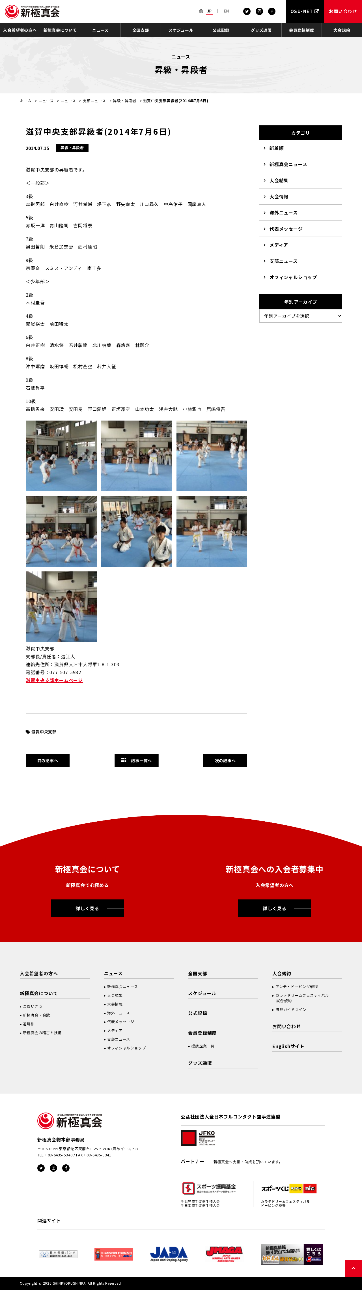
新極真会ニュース (288, 164)
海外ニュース (284, 212)
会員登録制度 (301, 30)
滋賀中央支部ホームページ (54, 680)
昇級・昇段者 (124, 100)
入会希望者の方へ (19, 30)
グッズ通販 (261, 30)
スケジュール (181, 30)
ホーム (25, 100)
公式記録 (221, 30)
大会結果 (279, 180)
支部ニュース (94, 100)
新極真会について (60, 30)
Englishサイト (288, 1046)
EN (226, 11)
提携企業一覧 (203, 1046)
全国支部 (140, 30)
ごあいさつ (32, 1006)
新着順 (277, 148)
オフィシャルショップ (293, 277)
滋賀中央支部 (44, 731)
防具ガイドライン (290, 1009)
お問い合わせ (286, 1026)
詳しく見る (87, 908)
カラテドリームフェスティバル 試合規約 (300, 998)
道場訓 (29, 1024)
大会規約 (341, 30)
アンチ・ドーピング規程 (296, 986)
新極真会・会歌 (36, 1015)
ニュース (100, 30)
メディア (279, 244)
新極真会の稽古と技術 (42, 1032)
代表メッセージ (286, 228)
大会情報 (279, 196)
